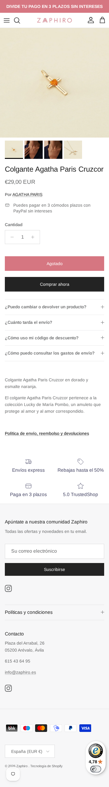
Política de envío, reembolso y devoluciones (47, 433)
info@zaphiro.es (20, 672)
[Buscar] (20, 20)
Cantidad (13, 224)
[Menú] (6, 20)
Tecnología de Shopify (46, 766)
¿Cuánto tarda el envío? (28, 322)
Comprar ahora (54, 284)
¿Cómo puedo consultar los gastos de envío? (49, 353)
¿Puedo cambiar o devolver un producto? (45, 306)
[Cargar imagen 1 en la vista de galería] (54, 83)
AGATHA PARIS (27, 194)
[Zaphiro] (54, 20)
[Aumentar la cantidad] (34, 237)
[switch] (95, 769)
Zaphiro (22, 766)
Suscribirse (54, 569)
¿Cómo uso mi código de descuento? (41, 337)
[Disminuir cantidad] (10, 237)
